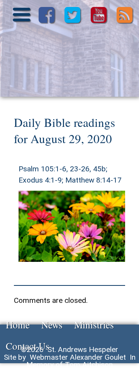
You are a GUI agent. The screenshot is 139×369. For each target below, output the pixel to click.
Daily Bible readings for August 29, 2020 (64, 130)
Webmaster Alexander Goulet (78, 357)
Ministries (94, 324)
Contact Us (27, 345)
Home (18, 324)
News (52, 324)
